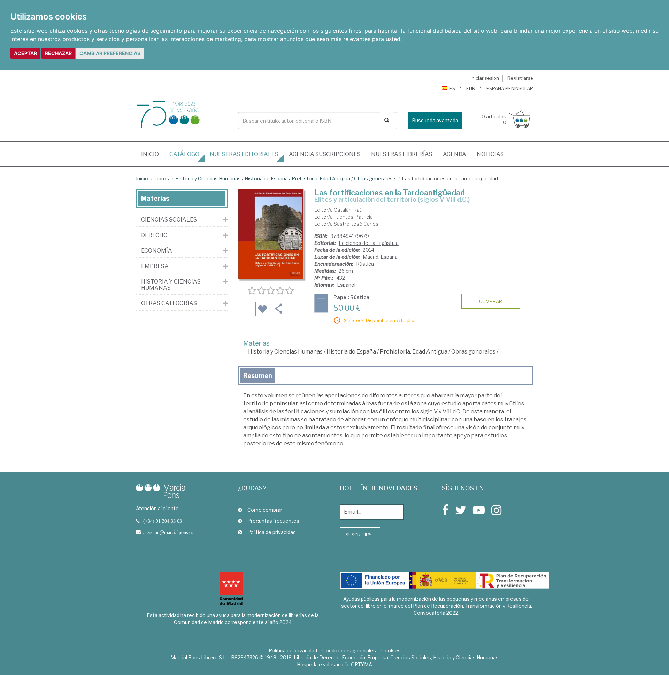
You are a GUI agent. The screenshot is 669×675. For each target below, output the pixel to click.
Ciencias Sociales (169, 220)
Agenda (454, 154)
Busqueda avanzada (435, 120)
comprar (490, 301)
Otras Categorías (169, 303)
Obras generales (373, 178)
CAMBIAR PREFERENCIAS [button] (109, 53)
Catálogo (184, 154)
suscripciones (325, 154)
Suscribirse (360, 534)
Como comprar (264, 510)
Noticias (490, 154)
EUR (470, 88)
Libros (161, 178)
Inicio (152, 153)
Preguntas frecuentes (273, 521)
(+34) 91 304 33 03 (162, 521)
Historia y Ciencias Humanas (208, 178)
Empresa (155, 266)
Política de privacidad (271, 532)
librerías (401, 154)
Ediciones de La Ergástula (369, 243)
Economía (156, 251)
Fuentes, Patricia (353, 217)
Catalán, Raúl (348, 210)
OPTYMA (361, 664)
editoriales (244, 154)
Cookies (391, 650)
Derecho (154, 235)
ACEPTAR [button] (25, 53)
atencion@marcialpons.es (168, 532)
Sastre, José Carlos (356, 224)
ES (452, 88)
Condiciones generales (349, 650)
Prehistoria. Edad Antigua (321, 178)
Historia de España (266, 178)
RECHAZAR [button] (58, 53)
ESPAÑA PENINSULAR (509, 88)
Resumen (257, 375)
